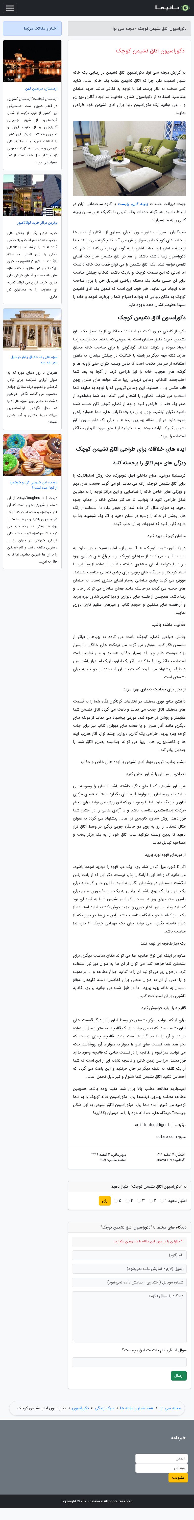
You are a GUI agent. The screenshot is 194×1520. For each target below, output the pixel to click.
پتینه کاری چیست (133, 204)
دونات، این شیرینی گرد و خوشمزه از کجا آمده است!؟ (33, 485)
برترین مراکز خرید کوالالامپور (37, 222)
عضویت (178, 1477)
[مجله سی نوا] (172, 8)
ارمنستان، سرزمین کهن (41, 88)
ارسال (178, 1375)
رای (104, 1200)
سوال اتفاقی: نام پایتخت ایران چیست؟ (154, 1350)
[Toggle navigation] (10, 8)
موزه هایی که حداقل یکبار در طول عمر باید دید (34, 360)
